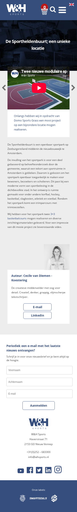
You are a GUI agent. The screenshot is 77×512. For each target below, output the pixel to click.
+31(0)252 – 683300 (38, 452)
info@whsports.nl (38, 457)
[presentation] (3, 88)
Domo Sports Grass (26, 120)
